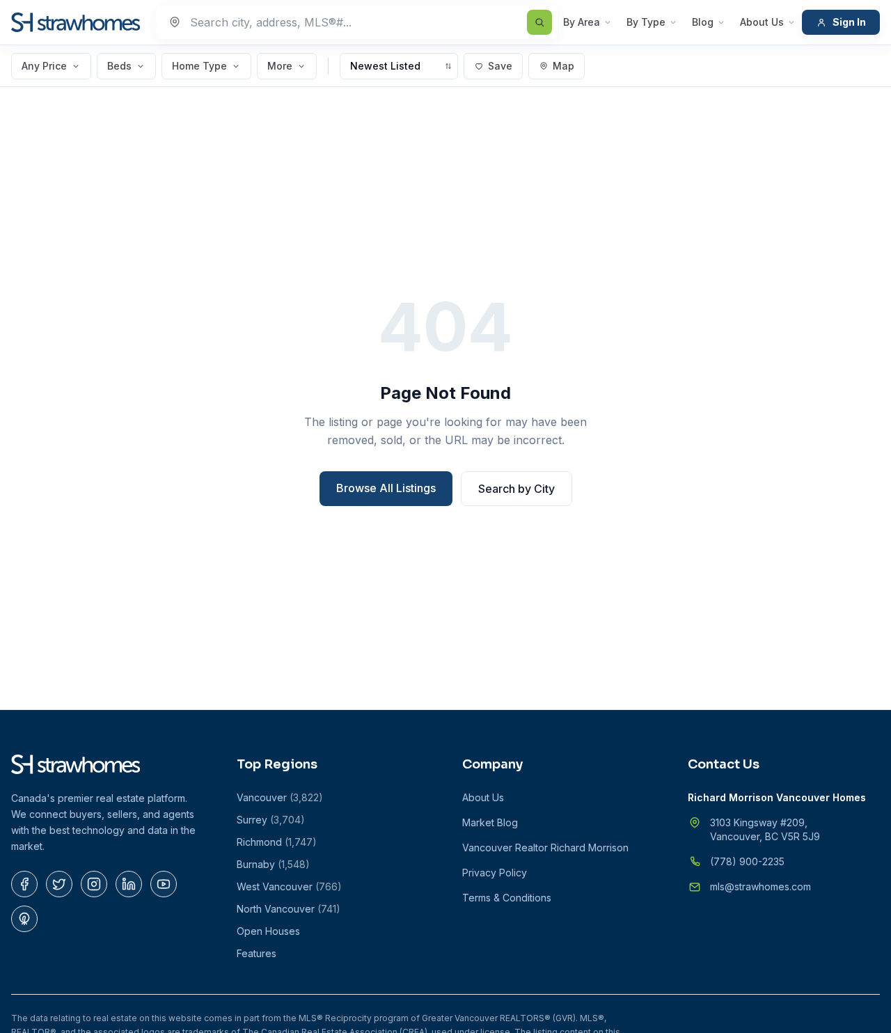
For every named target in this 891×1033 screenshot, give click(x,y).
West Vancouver (289, 886)
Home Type (199, 66)
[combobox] (357, 22)
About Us (762, 22)
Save (500, 66)
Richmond (277, 842)
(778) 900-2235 (747, 861)
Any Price (44, 66)
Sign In (849, 22)
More (279, 66)
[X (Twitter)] (59, 884)
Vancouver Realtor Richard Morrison (545, 847)
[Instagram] (94, 884)
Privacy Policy (494, 872)
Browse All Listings (386, 488)
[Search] (539, 22)
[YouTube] (163, 884)
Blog (702, 22)
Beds (119, 66)
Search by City (516, 489)
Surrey (271, 820)
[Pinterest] (24, 919)
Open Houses (268, 931)
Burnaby (273, 864)
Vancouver (280, 797)
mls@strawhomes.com (760, 886)
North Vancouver (288, 909)
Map (563, 66)
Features (256, 953)
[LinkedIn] (129, 884)
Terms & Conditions (506, 898)
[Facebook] (24, 884)
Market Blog (490, 822)
